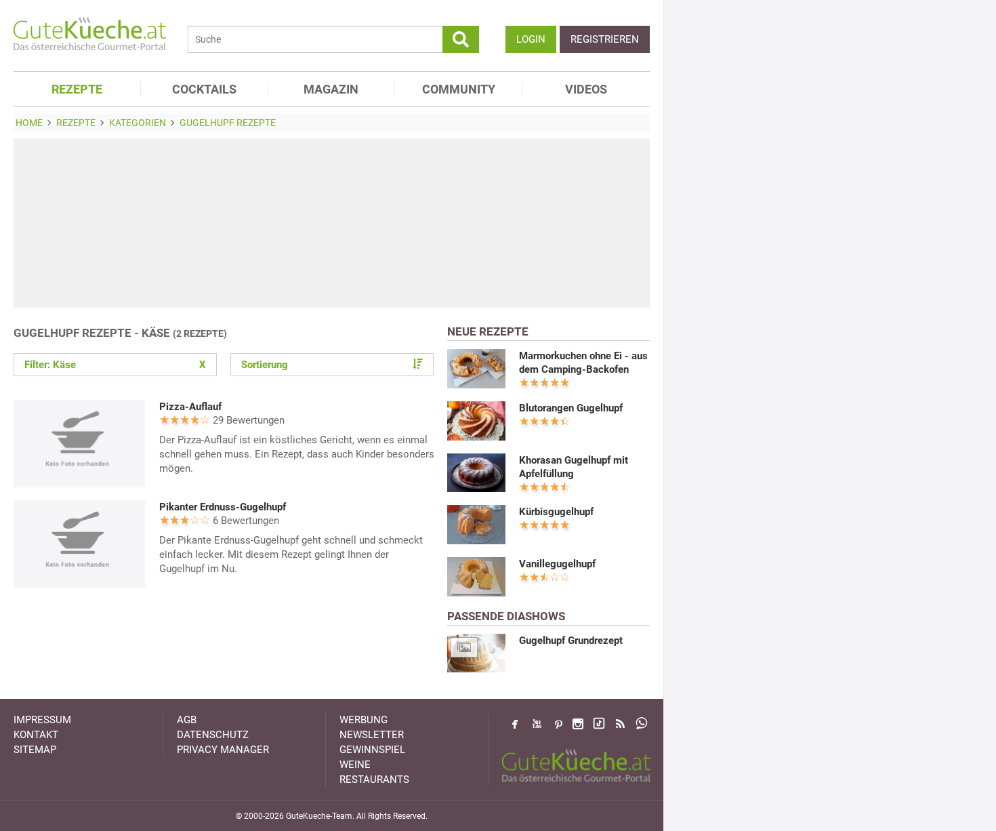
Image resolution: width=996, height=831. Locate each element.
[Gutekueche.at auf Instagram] (578, 723)
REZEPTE (76, 89)
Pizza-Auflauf (190, 407)
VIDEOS (586, 89)
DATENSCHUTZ (213, 735)
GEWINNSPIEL (372, 750)
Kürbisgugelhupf (556, 512)
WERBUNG (363, 720)
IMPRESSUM (42, 720)
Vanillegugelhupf (557, 564)
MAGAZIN (331, 89)
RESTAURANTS (374, 779)
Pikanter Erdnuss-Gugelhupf (222, 507)
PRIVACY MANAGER (223, 750)
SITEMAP (35, 750)
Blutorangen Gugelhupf (571, 408)
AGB (186, 720)
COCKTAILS (204, 89)
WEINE (355, 764)
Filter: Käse (115, 365)
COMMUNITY (458, 89)
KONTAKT (36, 735)
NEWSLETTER (371, 735)
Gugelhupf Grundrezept (571, 640)
